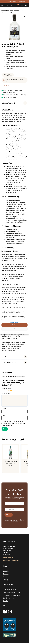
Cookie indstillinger (9, 598)
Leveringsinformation (10, 589)
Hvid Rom (16, 10)
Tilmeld (8, 515)
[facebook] (5, 612)
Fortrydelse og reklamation (11, 595)
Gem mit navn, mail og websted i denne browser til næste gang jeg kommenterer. (14, 423)
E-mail (3, 415)
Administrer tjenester (14, 322)
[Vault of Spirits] (7, 5)
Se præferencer (14, 329)
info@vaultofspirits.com (11, 560)
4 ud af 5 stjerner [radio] (9, 390)
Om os (5, 577)
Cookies (13, 331)
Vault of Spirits (5, 10)
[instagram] (10, 612)
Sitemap (5, 579)
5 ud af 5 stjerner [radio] (11, 390)
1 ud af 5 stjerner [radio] (2, 390)
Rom (11, 10)
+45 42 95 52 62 (8, 557)
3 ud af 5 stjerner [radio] (7, 390)
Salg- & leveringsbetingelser (12, 592)
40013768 (7, 554)
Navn (3, 409)
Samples (5, 574)
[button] (24, 17)
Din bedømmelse (7, 388)
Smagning (6, 571)
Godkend (14, 325)
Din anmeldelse (6, 393)
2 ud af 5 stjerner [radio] (4, 390)
